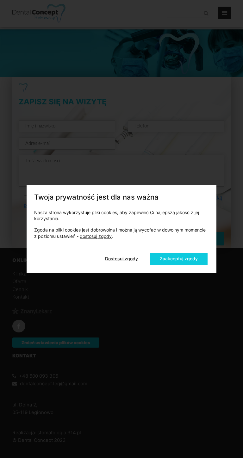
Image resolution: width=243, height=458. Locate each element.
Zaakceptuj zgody (179, 258)
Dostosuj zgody (121, 258)
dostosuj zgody (96, 236)
